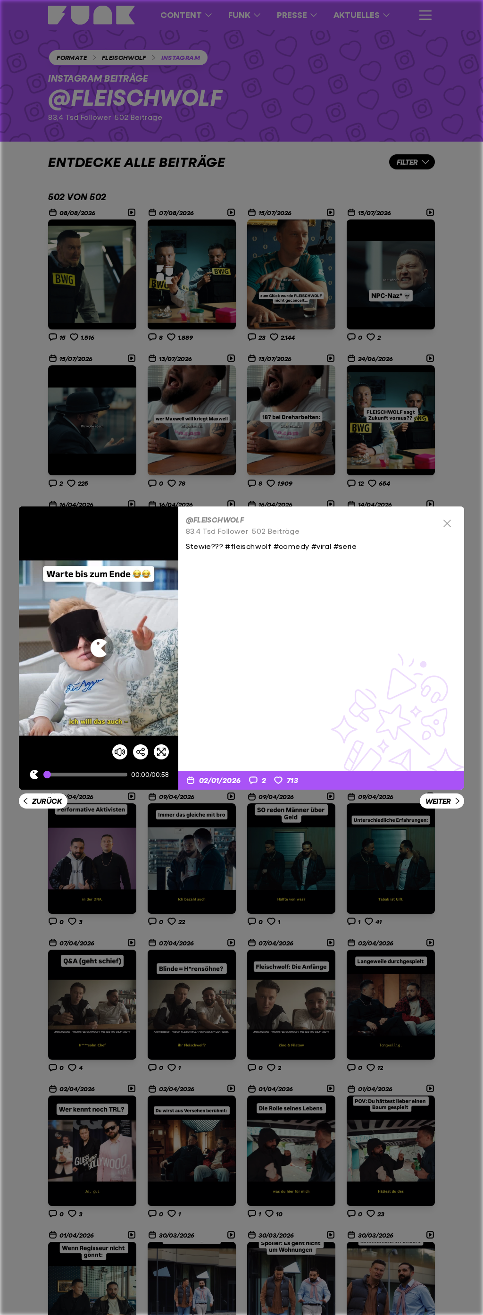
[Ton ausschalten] (119, 751)
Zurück (47, 800)
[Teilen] (140, 751)
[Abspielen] (98, 648)
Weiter (438, 800)
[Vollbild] (161, 751)
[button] (98, 648)
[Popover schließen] (447, 523)
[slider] (87, 774)
